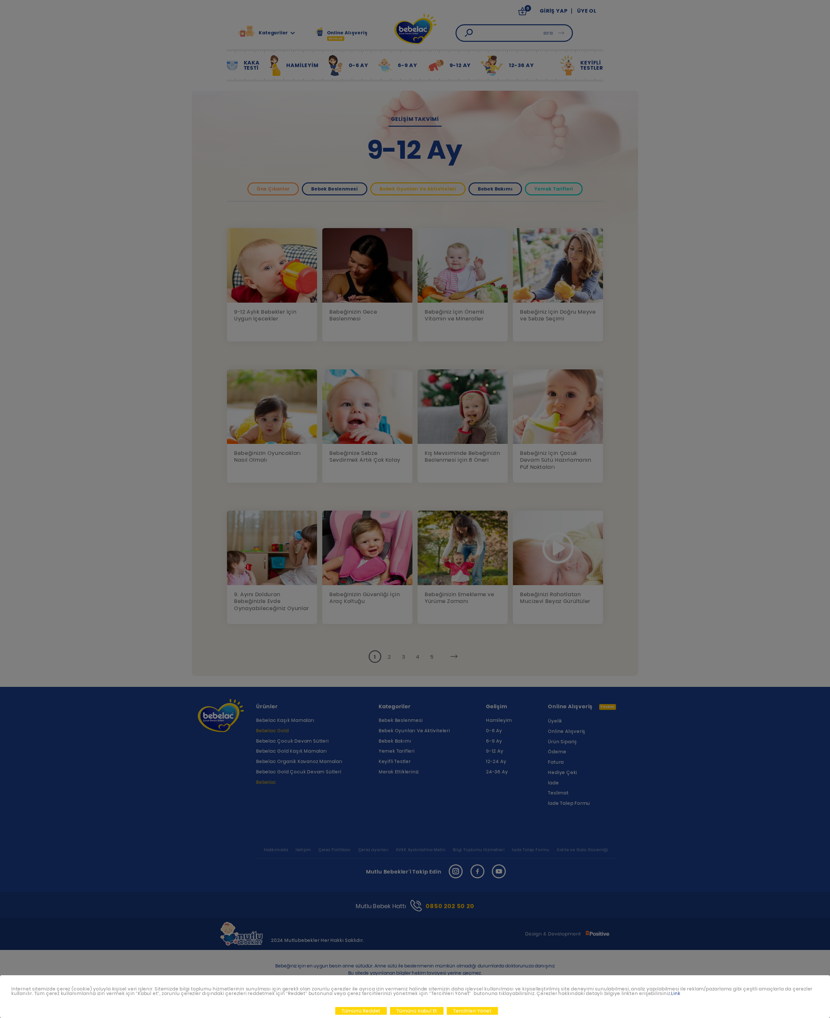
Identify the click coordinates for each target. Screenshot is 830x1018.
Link (675, 993)
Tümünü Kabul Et (417, 1011)
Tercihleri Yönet (472, 1011)
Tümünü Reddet (361, 1011)
